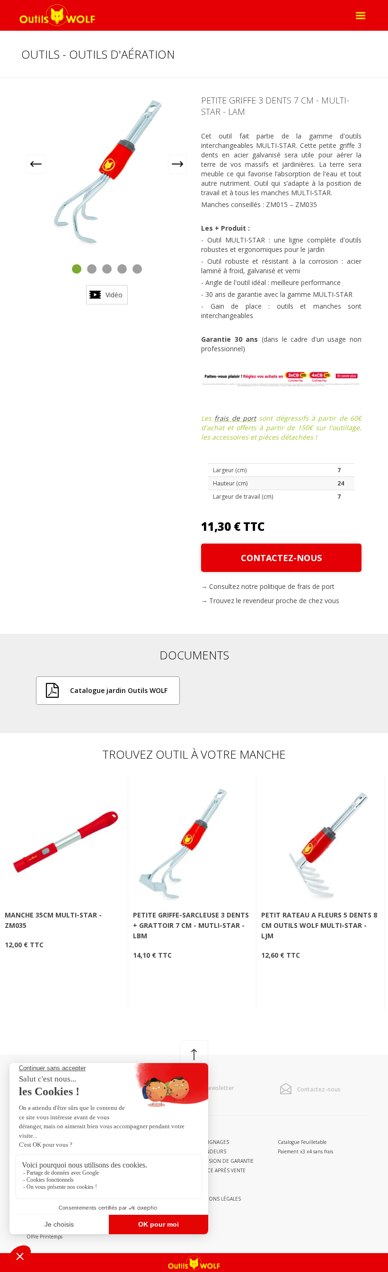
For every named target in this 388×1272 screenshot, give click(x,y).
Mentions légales (217, 1198)
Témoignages (211, 1142)
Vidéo (114, 294)
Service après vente (220, 1170)
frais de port (235, 418)
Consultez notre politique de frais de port (272, 586)
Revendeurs (210, 1151)
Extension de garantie (224, 1161)
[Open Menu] (360, 15)
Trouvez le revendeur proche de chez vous (274, 600)
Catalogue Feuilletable (302, 1142)
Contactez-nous (281, 557)
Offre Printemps (44, 1236)
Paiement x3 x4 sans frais (305, 1151)
